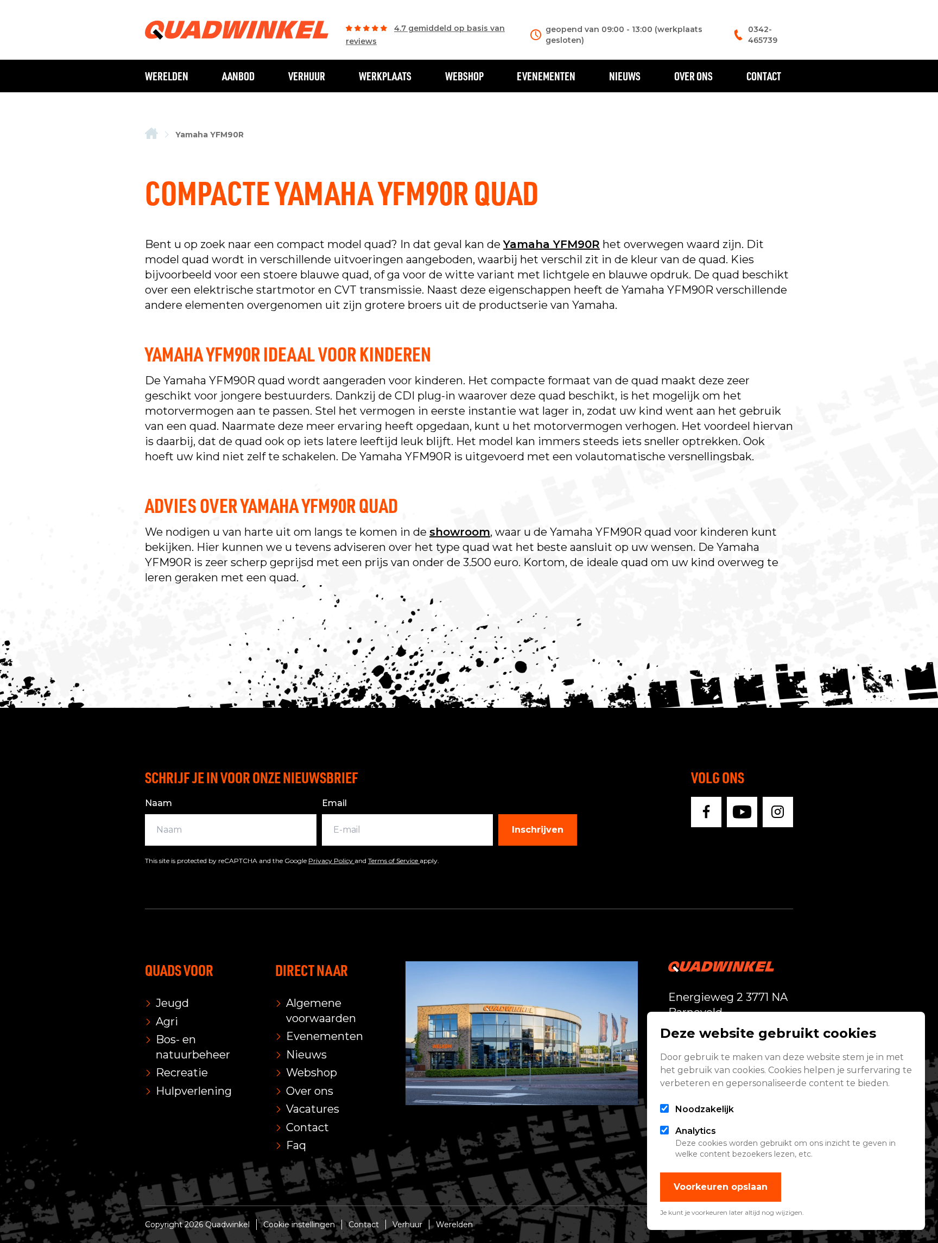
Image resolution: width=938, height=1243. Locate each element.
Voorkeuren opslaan (721, 1187)
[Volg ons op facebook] (706, 812)
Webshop (464, 76)
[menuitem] (151, 134)
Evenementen (546, 76)
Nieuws (625, 76)
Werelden (166, 76)
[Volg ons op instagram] (778, 812)
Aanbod (238, 76)
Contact (763, 76)
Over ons (693, 76)
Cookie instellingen (299, 1224)
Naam (158, 803)
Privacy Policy (331, 861)
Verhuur (306, 76)
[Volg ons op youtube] (742, 812)
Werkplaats (385, 76)
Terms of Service (394, 861)
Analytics (695, 1131)
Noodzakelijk (704, 1109)
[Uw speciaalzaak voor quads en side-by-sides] (151, 134)
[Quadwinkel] (236, 30)
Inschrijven (537, 830)
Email (334, 803)
